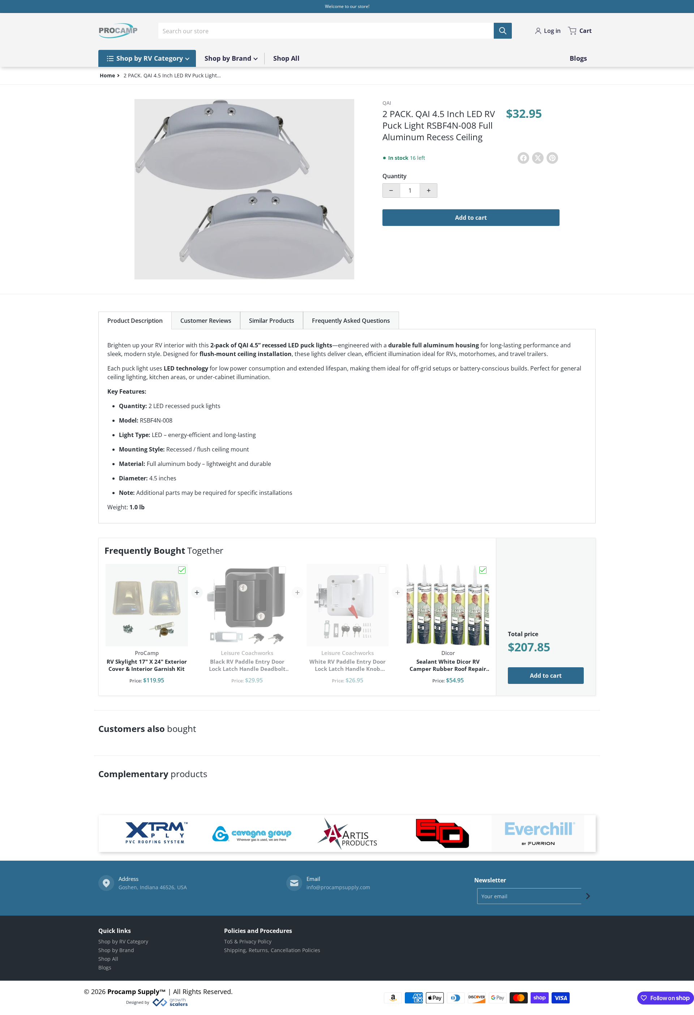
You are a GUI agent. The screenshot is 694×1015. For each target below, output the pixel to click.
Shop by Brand (116, 950)
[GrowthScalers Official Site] (169, 1002)
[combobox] (335, 31)
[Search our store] (503, 31)
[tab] (135, 320)
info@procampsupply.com (338, 887)
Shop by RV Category (123, 941)
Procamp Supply (133, 991)
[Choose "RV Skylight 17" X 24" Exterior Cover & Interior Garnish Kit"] (181, 570)
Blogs (104, 967)
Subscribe (588, 896)
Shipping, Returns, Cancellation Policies (272, 950)
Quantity (394, 176)
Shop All (108, 958)
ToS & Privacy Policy (247, 941)
